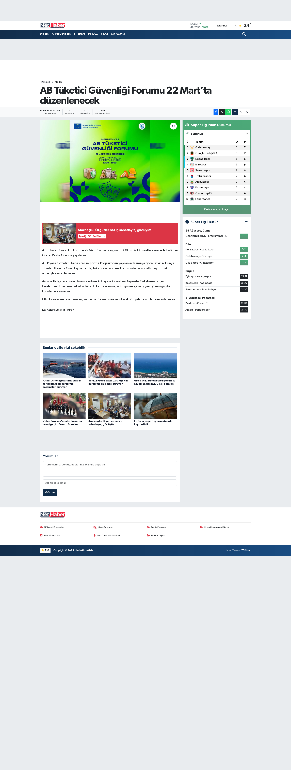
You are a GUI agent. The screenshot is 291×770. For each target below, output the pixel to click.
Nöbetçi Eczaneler (54, 527)
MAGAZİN (118, 34)
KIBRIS (44, 34)
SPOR (104, 34)
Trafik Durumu (158, 527)
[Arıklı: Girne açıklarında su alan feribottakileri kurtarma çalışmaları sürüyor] (64, 365)
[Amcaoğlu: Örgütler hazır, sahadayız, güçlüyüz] (109, 405)
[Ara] (244, 34)
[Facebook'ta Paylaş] (216, 112)
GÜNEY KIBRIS (61, 34)
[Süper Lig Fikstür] (246, 222)
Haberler (45, 82)
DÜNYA (93, 34)
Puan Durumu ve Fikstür (217, 527)
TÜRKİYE (79, 34)
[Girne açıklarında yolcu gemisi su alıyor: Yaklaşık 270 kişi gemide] (155, 365)
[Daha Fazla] (235, 112)
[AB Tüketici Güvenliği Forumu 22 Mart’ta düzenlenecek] (110, 161)
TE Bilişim (246, 550)
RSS (46, 550)
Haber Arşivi (158, 535)
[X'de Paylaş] (222, 112)
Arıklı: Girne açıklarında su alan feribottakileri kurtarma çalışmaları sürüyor (62, 383)
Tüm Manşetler (52, 535)
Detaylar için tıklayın (216, 209)
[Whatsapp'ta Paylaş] (228, 112)
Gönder (50, 492)
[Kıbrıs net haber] (52, 26)
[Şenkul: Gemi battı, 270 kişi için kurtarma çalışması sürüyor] (109, 365)
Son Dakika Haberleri (108, 535)
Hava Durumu (105, 527)
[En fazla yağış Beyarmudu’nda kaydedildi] (155, 405)
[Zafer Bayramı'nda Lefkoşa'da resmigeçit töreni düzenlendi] (64, 405)
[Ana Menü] (249, 34)
